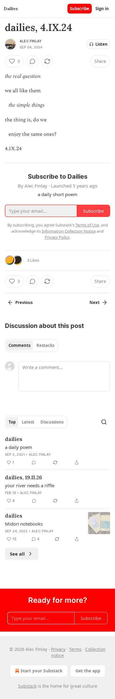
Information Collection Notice (69, 231)
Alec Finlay (31, 41)
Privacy (58, 649)
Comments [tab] (19, 345)
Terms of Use (87, 225)
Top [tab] (12, 422)
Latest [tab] (28, 422)
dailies (13, 439)
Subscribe (79, 8)
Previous (24, 302)
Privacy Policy (57, 237)
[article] (57, 450)
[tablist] (31, 345)
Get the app (87, 671)
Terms (75, 649)
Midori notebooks (24, 524)
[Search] (104, 422)
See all (17, 554)
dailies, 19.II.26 (23, 477)
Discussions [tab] (51, 422)
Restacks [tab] (45, 345)
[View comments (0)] (32, 61)
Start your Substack (42, 671)
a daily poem (18, 447)
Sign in (102, 8)
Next (95, 302)
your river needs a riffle (29, 485)
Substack (27, 686)
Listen (101, 44)
